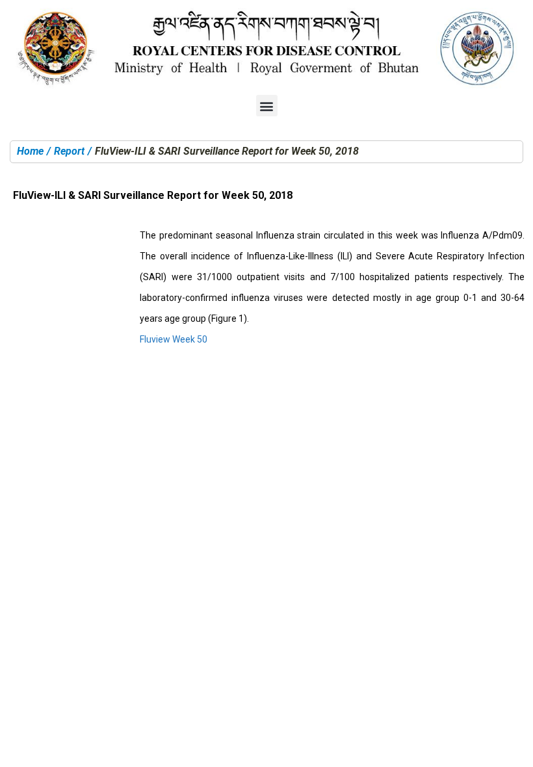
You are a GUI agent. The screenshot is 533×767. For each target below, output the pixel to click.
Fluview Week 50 (173, 339)
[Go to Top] (513, 747)
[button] (267, 105)
